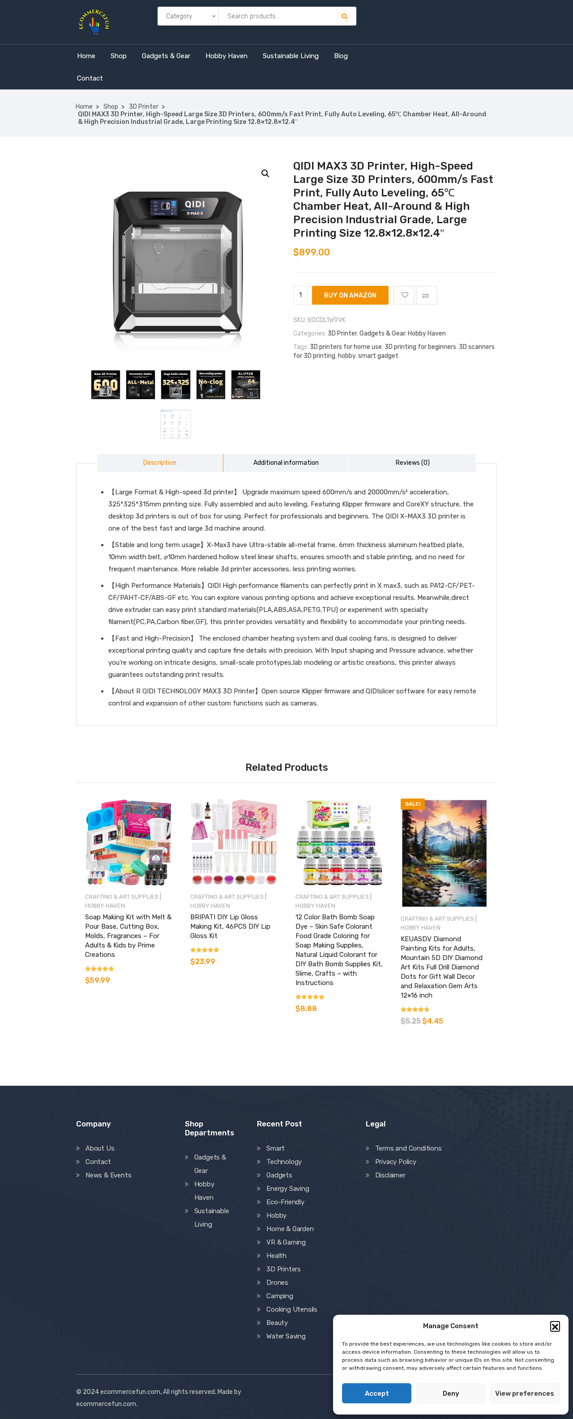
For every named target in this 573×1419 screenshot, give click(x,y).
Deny (451, 1393)
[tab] (160, 463)
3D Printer (143, 106)
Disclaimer (390, 1175)
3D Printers (283, 1269)
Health (276, 1256)
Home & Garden (289, 1229)
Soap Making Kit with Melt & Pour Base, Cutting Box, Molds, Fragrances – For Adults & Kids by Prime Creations (128, 936)
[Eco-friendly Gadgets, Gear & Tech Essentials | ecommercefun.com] (94, 21)
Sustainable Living (291, 56)
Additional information (286, 463)
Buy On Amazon (350, 295)
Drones (277, 1283)
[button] (555, 1325)
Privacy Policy (395, 1162)
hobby (346, 356)
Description (159, 463)
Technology (284, 1162)
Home (86, 56)
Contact (90, 78)
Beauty (277, 1323)
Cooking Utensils (291, 1309)
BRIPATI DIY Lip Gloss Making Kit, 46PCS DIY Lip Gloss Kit (230, 926)
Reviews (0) (413, 463)
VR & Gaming (286, 1242)
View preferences (524, 1393)
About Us (100, 1148)
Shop (119, 56)
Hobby (276, 1215)
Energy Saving (287, 1189)
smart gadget (378, 356)
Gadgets (279, 1175)
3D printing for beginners (420, 347)
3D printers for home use (346, 347)
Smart (275, 1148)
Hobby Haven (226, 56)
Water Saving (286, 1336)
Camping (279, 1296)
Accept (377, 1393)
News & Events (108, 1175)
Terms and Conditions (408, 1148)
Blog (341, 56)
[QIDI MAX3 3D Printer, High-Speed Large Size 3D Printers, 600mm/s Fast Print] (105, 384)
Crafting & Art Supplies (121, 896)
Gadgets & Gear (166, 56)
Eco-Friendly (285, 1202)
